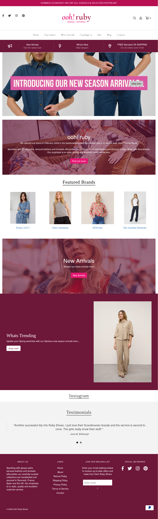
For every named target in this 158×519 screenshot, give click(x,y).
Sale (99, 34)
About (60, 472)
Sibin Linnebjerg (60, 227)
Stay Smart (50, 34)
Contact (121, 34)
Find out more (79, 161)
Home (36, 34)
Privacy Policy (60, 484)
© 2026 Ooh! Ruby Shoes (17, 509)
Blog (109, 34)
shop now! (13, 348)
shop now (136, 83)
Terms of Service (60, 488)
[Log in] (139, 18)
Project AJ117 (23, 227)
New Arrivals (67, 34)
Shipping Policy (60, 480)
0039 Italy (98, 227)
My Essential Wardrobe (135, 227)
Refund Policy (60, 476)
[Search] (133, 18)
